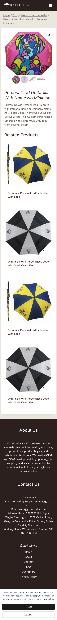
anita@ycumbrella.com (32, 509)
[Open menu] (50, 5)
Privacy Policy (28, 576)
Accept (28, 607)
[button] (48, 34)
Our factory (28, 571)
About (28, 556)
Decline (29, 614)
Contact (28, 561)
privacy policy (47, 599)
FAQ (28, 566)
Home (28, 552)
